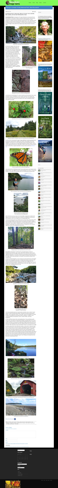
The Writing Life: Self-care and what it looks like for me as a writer (46, 207)
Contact (44, 2)
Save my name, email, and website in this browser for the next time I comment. (17, 443)
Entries (19, 472)
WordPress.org (20, 475)
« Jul (18, 460)
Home (34, 2)
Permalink (17, 423)
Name (6, 438)
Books (30, 2)
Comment (6, 430)
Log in (19, 471)
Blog (37, 2)
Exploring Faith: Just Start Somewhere (45, 200)
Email (6, 440)
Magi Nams (34, 11)
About (40, 2)
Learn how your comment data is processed (22, 446)
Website (6, 442)
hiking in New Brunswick (10, 423)
